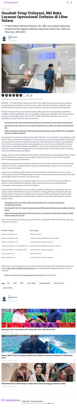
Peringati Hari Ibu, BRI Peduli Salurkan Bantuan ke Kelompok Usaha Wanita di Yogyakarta (38, 123)
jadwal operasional (44, 283)
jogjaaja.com (28, 275)
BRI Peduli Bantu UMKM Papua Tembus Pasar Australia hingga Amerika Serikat (34, 384)
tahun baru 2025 (59, 283)
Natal (14, 283)
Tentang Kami (25, 401)
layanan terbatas (8, 288)
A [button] (27, 95)
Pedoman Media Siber (36, 401)
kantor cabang (31, 283)
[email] (17, 95)
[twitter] (6, 95)
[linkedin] (20, 95)
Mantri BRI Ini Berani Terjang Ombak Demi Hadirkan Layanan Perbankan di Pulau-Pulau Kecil (37, 356)
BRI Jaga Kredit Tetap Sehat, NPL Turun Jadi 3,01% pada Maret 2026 (28, 329)
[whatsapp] (10, 95)
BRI (8, 283)
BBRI (21, 283)
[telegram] (13, 95)
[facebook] (3, 95)
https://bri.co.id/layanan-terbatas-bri (21, 268)
